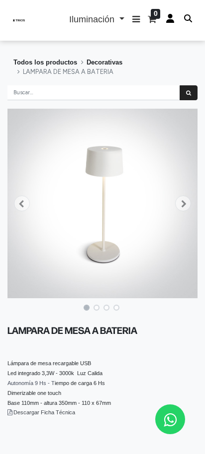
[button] (136, 20)
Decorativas (104, 62)
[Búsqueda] (189, 93)
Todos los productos (45, 62)
